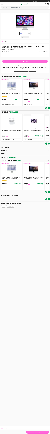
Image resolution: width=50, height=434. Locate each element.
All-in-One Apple (10, 206)
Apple (3, 10)
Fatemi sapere (25, 61)
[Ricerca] (47, 7)
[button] (32, 34)
